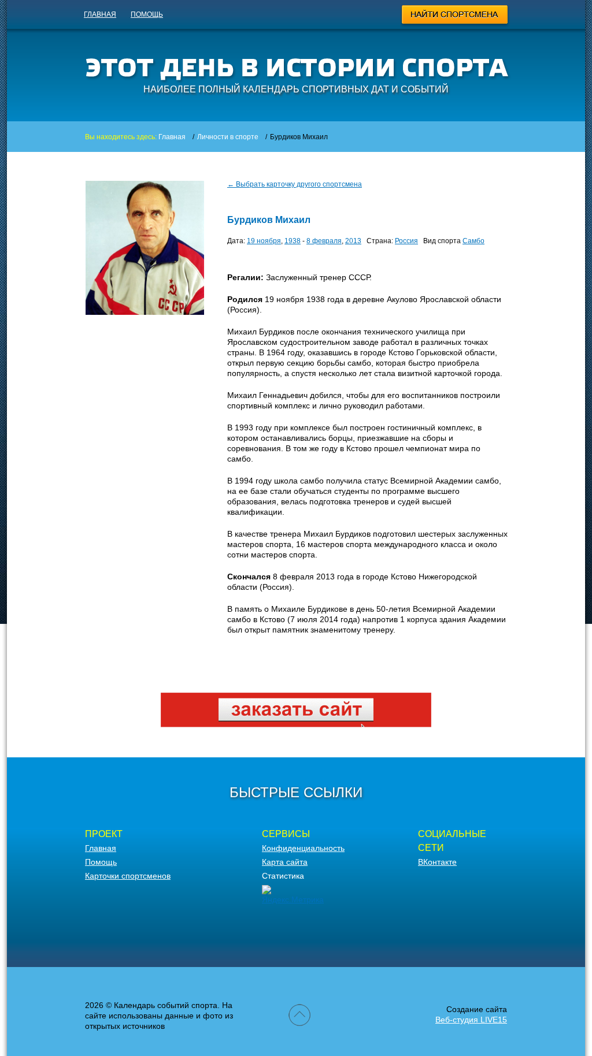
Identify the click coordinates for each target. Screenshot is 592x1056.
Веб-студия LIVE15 (471, 1019)
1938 (292, 241)
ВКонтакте (437, 862)
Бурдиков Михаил (268, 220)
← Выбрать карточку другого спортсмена (294, 184)
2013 (353, 241)
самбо (473, 241)
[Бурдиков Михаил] (145, 312)
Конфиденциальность (303, 848)
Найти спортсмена (455, 16)
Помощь (147, 14)
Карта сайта (285, 862)
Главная (100, 14)
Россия (406, 241)
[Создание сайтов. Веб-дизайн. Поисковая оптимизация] (296, 724)
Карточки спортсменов (128, 875)
